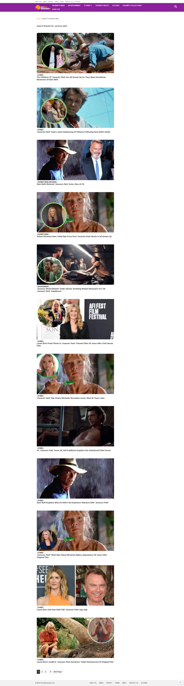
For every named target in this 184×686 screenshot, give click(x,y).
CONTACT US (69, 1)
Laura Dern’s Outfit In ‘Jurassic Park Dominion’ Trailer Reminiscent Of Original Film (75, 662)
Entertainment (43, 286)
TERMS (56, 1)
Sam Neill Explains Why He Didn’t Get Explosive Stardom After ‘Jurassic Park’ (73, 502)
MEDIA (45, 1)
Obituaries (53, 182)
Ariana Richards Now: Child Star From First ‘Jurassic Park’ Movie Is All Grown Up (74, 236)
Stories (40, 75)
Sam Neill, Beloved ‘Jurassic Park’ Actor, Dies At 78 (60, 184)
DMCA (62, 1)
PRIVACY (50, 1)
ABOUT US (38, 1)
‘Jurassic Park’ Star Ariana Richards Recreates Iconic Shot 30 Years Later (71, 398)
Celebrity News (43, 182)
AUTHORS (77, 1)
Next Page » (58, 672)
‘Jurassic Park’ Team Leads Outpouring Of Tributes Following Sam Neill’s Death (73, 132)
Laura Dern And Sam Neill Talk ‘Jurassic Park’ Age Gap (62, 609)
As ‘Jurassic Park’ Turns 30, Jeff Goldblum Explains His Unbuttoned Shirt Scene (74, 450)
